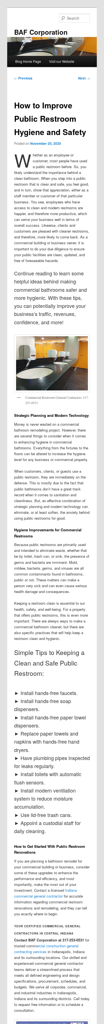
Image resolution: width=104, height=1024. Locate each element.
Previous (23, 78)
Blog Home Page (28, 61)
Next (84, 78)
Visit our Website (61, 61)
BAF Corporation (41, 32)
